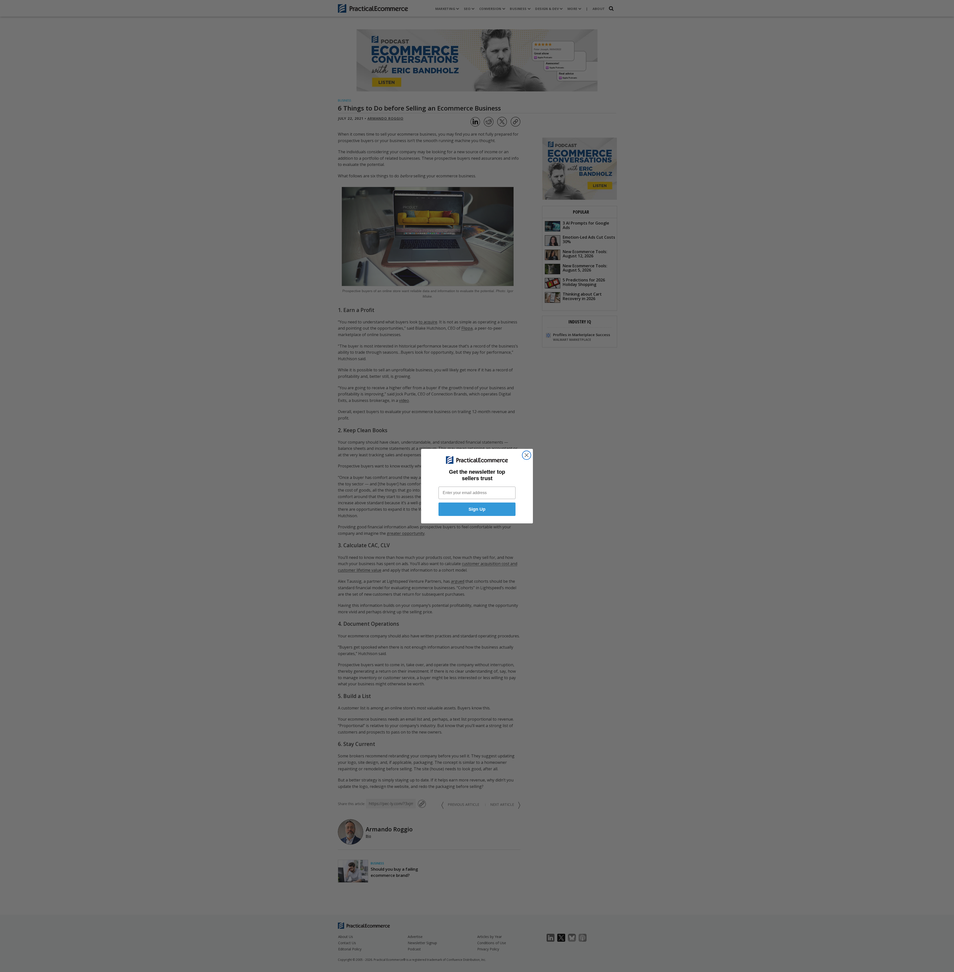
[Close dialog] (526, 455)
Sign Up (477, 509)
